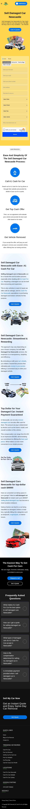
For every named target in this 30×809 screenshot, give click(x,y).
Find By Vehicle (6, 62)
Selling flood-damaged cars (10, 500)
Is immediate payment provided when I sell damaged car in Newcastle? (11, 675)
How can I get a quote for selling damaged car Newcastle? (12, 625)
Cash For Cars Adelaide (9, 775)
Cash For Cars (6, 749)
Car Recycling (6, 760)
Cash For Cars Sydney (9, 777)
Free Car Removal (7, 752)
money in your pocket (18, 366)
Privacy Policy (5, 800)
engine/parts (14, 514)
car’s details (22, 361)
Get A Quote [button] (15, 30)
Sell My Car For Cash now (9, 755)
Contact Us (6, 740)
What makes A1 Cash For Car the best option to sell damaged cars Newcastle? (11, 609)
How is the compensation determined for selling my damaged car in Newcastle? (11, 658)
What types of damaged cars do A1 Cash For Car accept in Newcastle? (12, 642)
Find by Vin (14, 62)
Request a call (15, 578)
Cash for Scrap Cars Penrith (10, 762)
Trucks (9, 58)
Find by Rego (21, 62)
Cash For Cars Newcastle (9, 772)
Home (4, 735)
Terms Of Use (12, 800)
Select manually (6, 64)
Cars (5, 58)
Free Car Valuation (7, 757)
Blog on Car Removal (8, 737)
